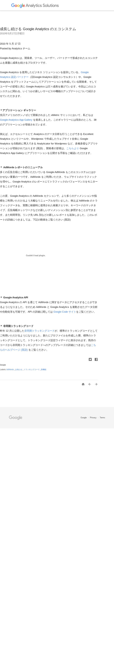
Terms (102, 417)
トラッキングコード (32, 369)
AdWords (10, 369)
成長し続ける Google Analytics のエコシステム (38, 29)
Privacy (93, 417)
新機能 (43, 369)
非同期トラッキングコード (39, 330)
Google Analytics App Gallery (16, 119)
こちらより (72, 148)
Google (84, 417)
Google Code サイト (64, 311)
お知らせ (19, 369)
